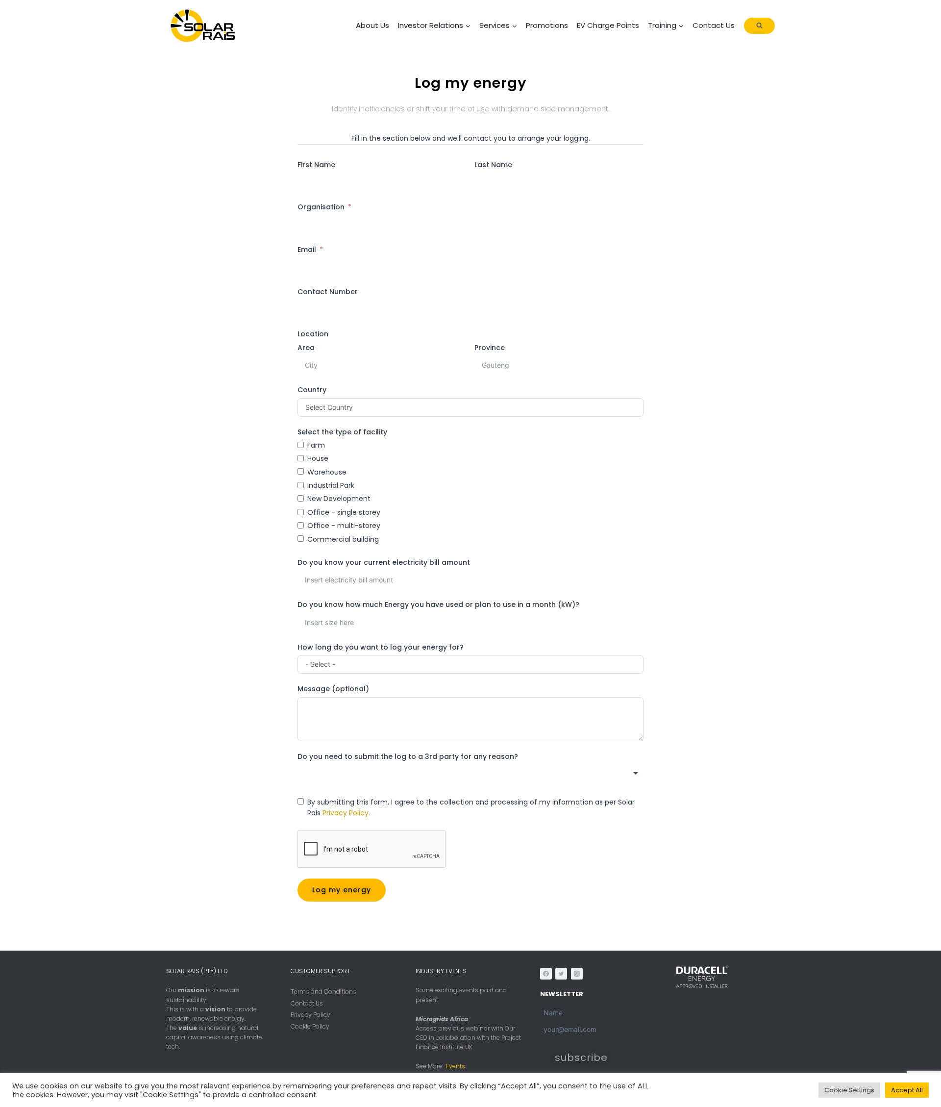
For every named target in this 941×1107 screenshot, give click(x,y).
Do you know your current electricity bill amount (383, 562)
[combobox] (470, 773)
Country (311, 390)
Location (312, 334)
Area (306, 347)
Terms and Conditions (323, 991)
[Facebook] (546, 974)
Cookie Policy (310, 1026)
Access (426, 1028)
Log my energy (341, 890)
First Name (316, 165)
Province (489, 347)
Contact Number (327, 292)
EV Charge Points (608, 25)
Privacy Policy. (346, 813)
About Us (372, 25)
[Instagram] (577, 974)
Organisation (321, 207)
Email (306, 249)
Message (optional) (333, 689)
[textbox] (470, 773)
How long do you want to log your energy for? (380, 647)
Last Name (493, 165)
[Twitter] (561, 974)
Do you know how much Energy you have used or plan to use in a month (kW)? (438, 604)
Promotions (547, 25)
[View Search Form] (759, 26)
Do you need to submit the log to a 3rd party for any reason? (407, 756)
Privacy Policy (310, 1014)
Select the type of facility (342, 432)
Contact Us (714, 25)
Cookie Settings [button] (849, 1090)
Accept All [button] (907, 1090)
